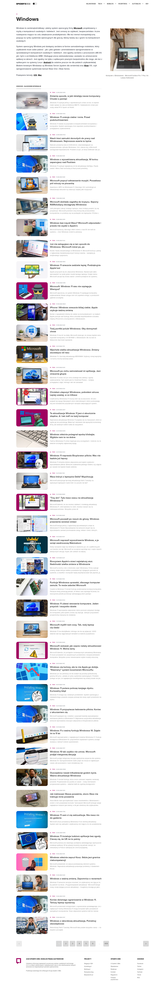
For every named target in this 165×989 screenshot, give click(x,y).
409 (106, 944)
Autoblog (136, 4)
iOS (35, 75)
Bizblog (110, 4)
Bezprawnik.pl (88, 975)
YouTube (139, 972)
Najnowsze (91, 4)
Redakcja (114, 969)
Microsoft (78, 28)
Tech (100, 4)
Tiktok (139, 975)
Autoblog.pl (87, 966)
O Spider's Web (115, 963)
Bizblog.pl (87, 969)
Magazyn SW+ (88, 963)
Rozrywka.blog (88, 972)
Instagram (140, 969)
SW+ (147, 4)
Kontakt (113, 972)
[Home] (23, 4)
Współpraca (114, 966)
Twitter (139, 966)
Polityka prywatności (114, 978)
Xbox (86, 65)
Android (47, 62)
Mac (40, 75)
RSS (138, 978)
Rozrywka (122, 4)
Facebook (140, 963)
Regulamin (114, 975)
